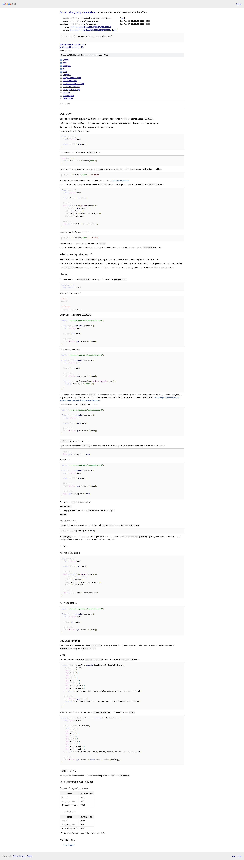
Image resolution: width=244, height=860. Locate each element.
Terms (29, 856)
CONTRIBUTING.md (71, 86)
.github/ (66, 59)
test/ (65, 71)
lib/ (64, 68)
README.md (68, 98)
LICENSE (66, 92)
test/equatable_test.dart (69, 47)
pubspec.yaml (68, 95)
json (239, 856)
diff (115, 30)
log (122, 18)
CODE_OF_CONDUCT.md (73, 83)
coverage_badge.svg (71, 89)
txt (233, 856)
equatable (89, 12)
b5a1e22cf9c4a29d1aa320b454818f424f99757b (90, 30)
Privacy (22, 856)
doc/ (65, 63)
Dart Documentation (120, 180)
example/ (67, 65)
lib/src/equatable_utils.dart (70, 44)
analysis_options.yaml (72, 77)
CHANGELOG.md (70, 80)
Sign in (238, 4)
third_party (75, 12)
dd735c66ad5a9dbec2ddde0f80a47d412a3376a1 (90, 27)
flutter (63, 12)
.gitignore (67, 74)
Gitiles (15, 856)
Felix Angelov (69, 845)
